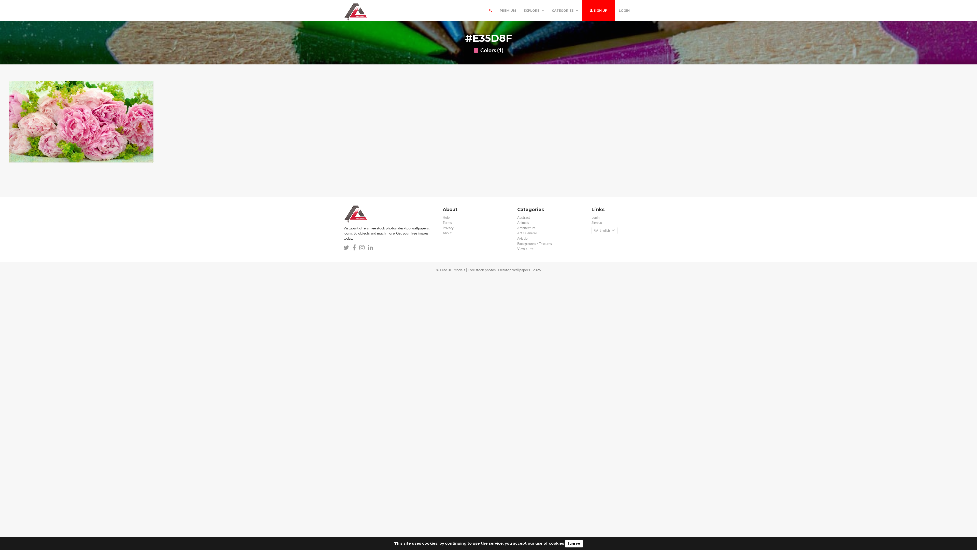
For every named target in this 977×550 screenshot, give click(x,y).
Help (446, 217)
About (447, 233)
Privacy (448, 228)
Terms (447, 223)
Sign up (600, 10)
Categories (563, 10)
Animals (523, 223)
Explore (532, 10)
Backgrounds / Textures (534, 244)
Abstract (523, 217)
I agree (574, 543)
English (605, 230)
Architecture (526, 228)
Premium (508, 10)
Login (624, 10)
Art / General (527, 233)
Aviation (523, 238)
